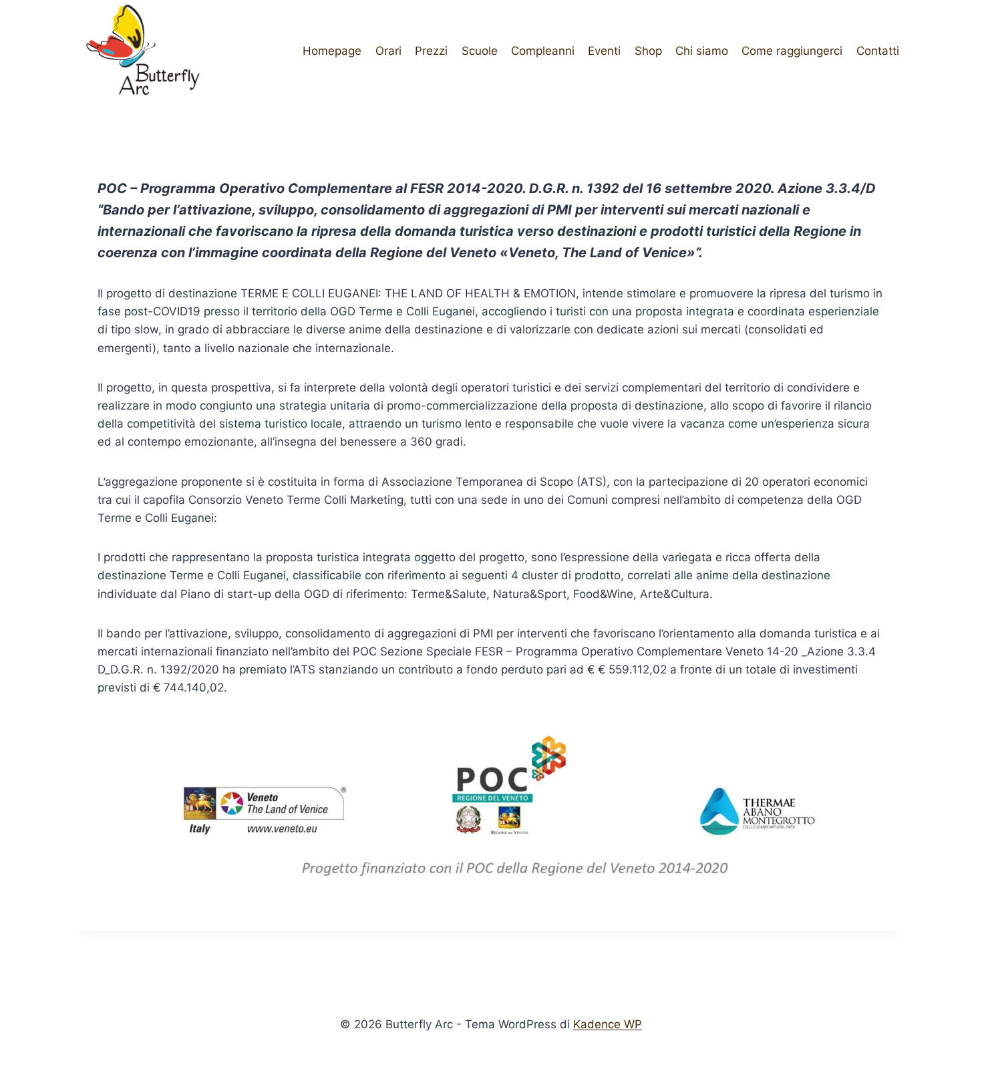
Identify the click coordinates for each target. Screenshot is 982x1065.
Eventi (604, 50)
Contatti (877, 50)
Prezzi (431, 50)
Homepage (332, 50)
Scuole (480, 50)
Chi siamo (701, 50)
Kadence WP (607, 1024)
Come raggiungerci (792, 50)
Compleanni (543, 50)
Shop (648, 50)
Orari (388, 50)
